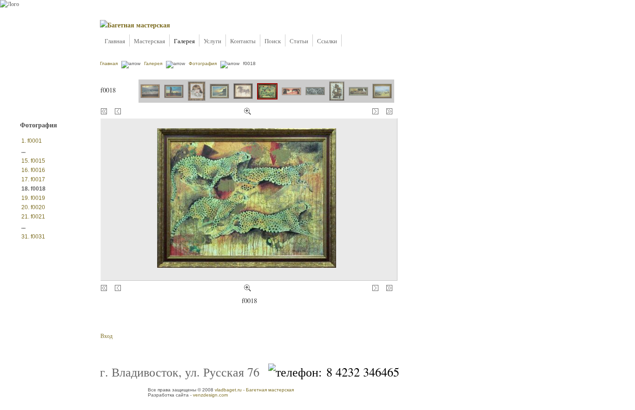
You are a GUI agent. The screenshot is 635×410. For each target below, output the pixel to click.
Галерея (184, 41)
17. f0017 (33, 179)
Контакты (243, 41)
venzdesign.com (210, 394)
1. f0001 (31, 141)
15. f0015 (33, 161)
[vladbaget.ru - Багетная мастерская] (135, 25)
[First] (103, 287)
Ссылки (327, 41)
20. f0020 (33, 207)
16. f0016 (33, 170)
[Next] (375, 111)
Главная (115, 41)
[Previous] (117, 111)
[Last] (389, 111)
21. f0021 (33, 216)
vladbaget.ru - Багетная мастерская (254, 389)
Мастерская (149, 41)
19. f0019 (33, 198)
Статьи (299, 41)
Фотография (203, 63)
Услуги (212, 41)
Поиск (273, 41)
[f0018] (247, 111)
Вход (106, 335)
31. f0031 (33, 236)
